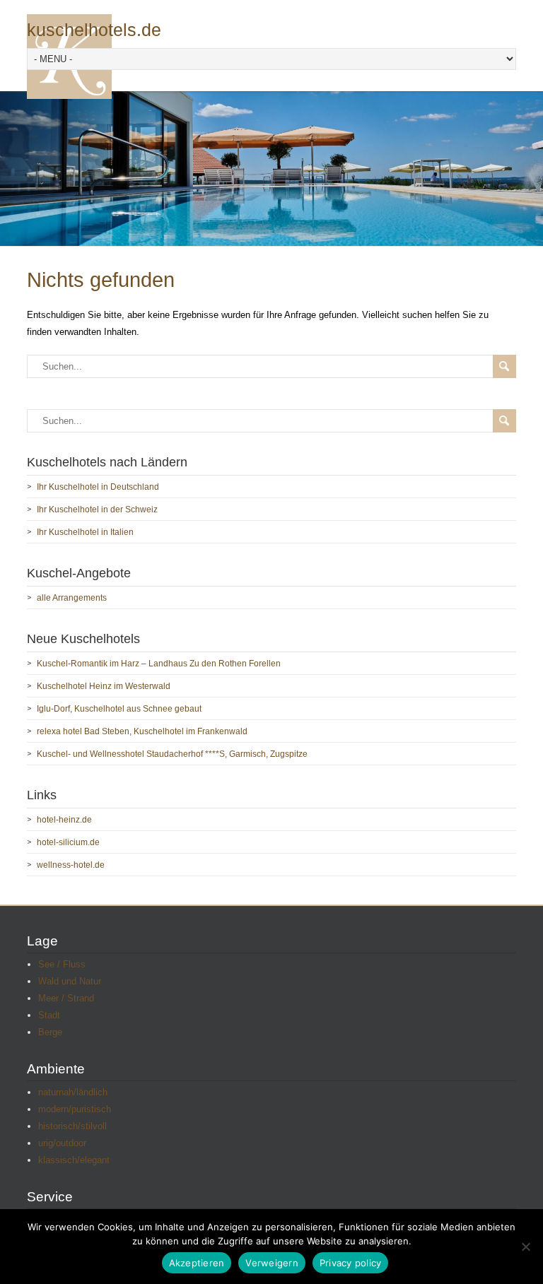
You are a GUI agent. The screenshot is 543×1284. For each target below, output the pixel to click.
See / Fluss (62, 964)
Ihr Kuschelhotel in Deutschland (98, 487)
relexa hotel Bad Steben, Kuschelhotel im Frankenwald (142, 731)
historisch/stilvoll (72, 1126)
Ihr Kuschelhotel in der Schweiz (97, 509)
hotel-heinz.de (64, 820)
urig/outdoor (62, 1143)
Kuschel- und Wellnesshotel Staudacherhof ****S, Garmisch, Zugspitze (172, 754)
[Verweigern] (525, 1246)
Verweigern (271, 1262)
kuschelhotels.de (94, 30)
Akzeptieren (197, 1262)
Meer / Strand (66, 998)
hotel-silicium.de (68, 842)
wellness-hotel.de (71, 865)
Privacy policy (351, 1262)
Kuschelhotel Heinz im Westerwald (103, 686)
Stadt (49, 1015)
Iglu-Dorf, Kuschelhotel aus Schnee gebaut (119, 709)
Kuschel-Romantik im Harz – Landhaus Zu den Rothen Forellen (159, 663)
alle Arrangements (72, 598)
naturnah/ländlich (72, 1092)
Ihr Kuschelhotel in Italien (85, 532)
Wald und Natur (69, 981)
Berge (50, 1032)
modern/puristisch (74, 1109)
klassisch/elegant (74, 1160)
